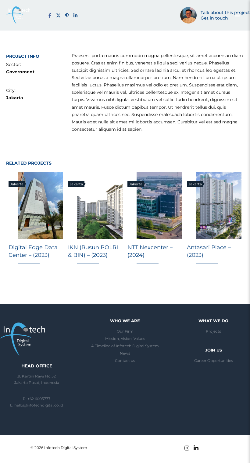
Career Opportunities (213, 361)
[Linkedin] (196, 448)
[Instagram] (187, 448)
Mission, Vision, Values (125, 339)
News (125, 353)
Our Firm (125, 331)
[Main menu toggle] (237, 15)
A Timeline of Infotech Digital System (125, 346)
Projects (213, 331)
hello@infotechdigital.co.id (38, 405)
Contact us (125, 361)
